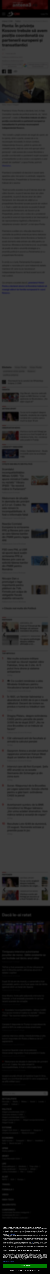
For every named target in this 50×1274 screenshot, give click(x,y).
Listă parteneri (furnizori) (8, 1261)
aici (32, 1242)
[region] (25, 1246)
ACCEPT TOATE (25, 1266)
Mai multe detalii (11, 1234)
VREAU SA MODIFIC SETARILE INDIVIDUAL (25, 1270)
